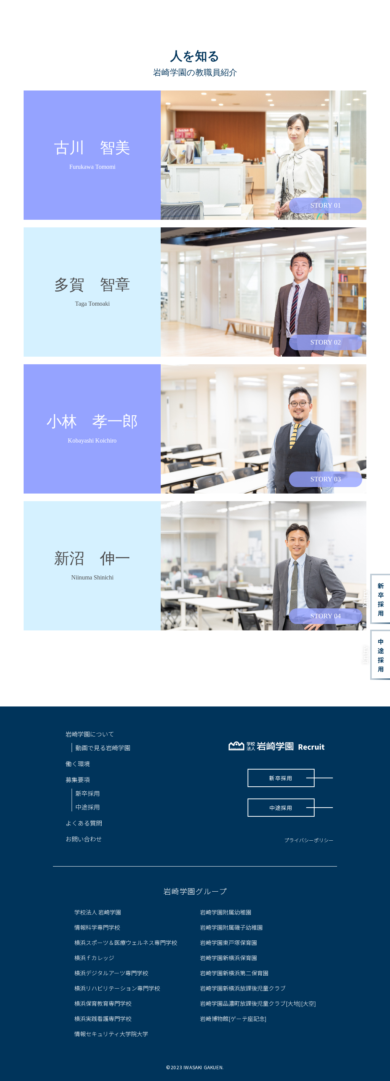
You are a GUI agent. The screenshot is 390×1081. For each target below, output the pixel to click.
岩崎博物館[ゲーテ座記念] (233, 1018)
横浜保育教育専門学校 (102, 1003)
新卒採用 (377, 599)
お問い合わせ (84, 838)
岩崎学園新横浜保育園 (228, 958)
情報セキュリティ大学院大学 (111, 1034)
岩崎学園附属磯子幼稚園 (231, 927)
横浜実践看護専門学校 (102, 1018)
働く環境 (78, 763)
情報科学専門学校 (97, 927)
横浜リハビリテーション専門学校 (117, 988)
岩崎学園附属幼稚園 (225, 912)
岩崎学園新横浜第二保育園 (234, 973)
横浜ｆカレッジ (94, 958)
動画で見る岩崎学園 (102, 747)
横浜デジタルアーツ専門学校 (111, 973)
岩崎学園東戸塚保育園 (228, 942)
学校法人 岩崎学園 (97, 912)
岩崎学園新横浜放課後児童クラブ (243, 988)
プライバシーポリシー (309, 840)
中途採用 (377, 655)
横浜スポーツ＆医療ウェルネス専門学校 (125, 942)
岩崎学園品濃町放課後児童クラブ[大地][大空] (258, 1003)
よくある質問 (84, 822)
